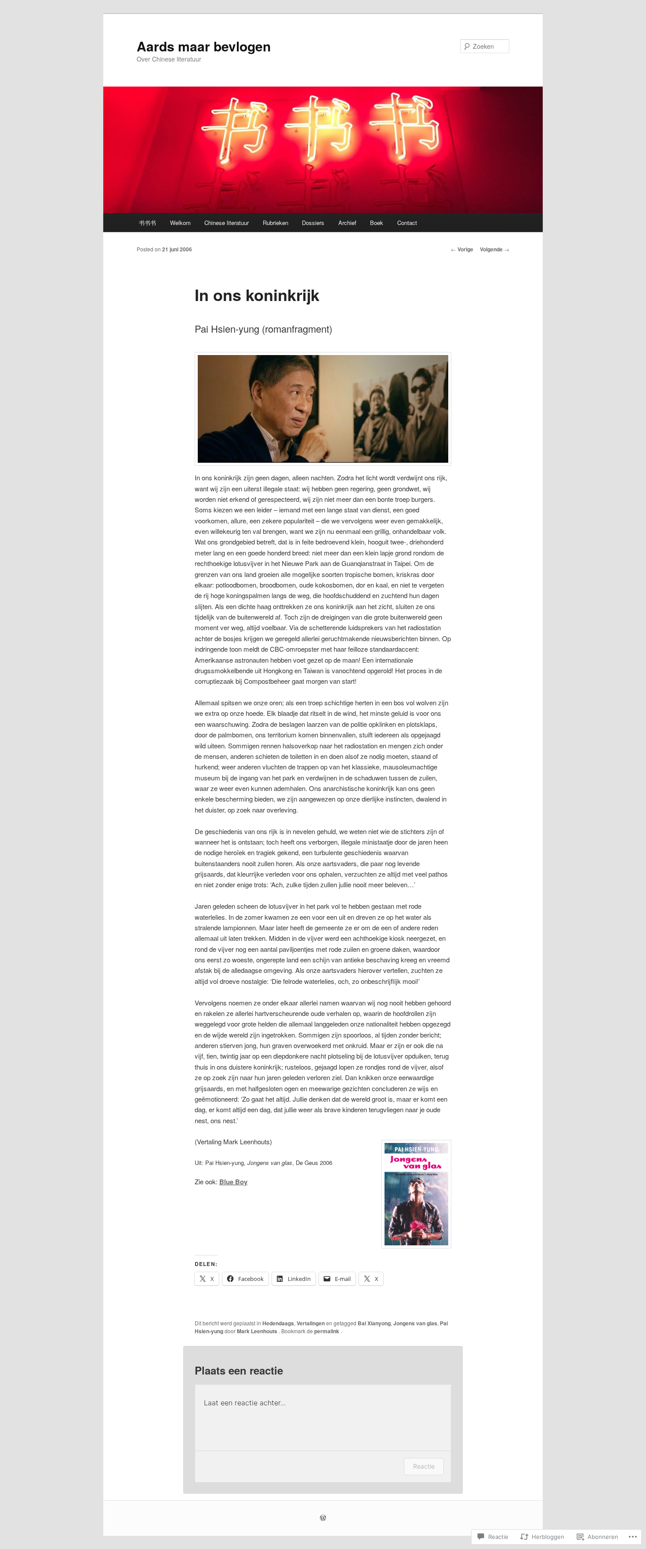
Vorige (462, 249)
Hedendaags (278, 1323)
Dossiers (313, 222)
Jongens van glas (415, 1323)
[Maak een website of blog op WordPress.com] (323, 1518)
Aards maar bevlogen (204, 45)
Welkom (180, 222)
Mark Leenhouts (258, 1331)
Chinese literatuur (226, 222)
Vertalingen (311, 1323)
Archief (347, 222)
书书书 (147, 222)
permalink (327, 1331)
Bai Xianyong (374, 1323)
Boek (376, 222)
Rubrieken (275, 222)
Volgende (494, 249)
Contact (407, 222)
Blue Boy (233, 1181)
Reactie (424, 1466)
